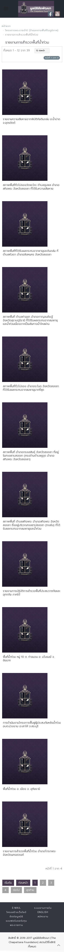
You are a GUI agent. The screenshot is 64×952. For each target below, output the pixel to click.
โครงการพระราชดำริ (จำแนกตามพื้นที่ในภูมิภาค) (31, 30)
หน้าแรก (6, 26)
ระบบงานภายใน (43, 908)
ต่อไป (16, 890)
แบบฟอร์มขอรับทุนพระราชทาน (16, 923)
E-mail (16, 908)
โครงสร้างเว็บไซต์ (16, 912)
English (43, 912)
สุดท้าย (30, 890)
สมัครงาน (43, 916)
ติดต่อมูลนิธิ (16, 916)
